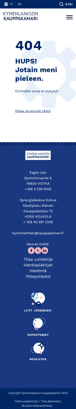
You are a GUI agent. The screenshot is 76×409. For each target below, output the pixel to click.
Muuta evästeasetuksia (37, 406)
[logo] (20, 16)
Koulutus (38, 359)
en (20, 4)
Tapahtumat (38, 335)
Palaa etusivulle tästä (32, 111)
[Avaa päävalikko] (69, 16)
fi (11, 4)
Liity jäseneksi (38, 310)
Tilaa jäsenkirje (50, 401)
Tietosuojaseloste (26, 401)
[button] (66, 4)
